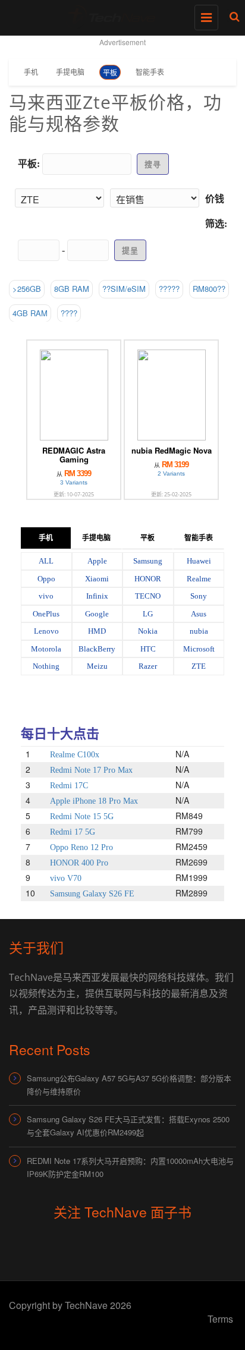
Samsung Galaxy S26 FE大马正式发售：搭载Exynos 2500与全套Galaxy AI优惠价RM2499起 (128, 1125)
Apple (97, 560)
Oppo (46, 578)
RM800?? (209, 288)
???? (69, 313)
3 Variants (73, 482)
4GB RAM (30, 313)
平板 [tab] (147, 538)
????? (169, 288)
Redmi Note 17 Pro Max (91, 770)
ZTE (198, 666)
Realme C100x (74, 754)
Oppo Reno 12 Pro (81, 847)
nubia (199, 631)
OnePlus (46, 613)
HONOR (147, 578)
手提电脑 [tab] (96, 538)
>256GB (26, 288)
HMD (97, 631)
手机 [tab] (46, 538)
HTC (148, 648)
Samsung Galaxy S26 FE (92, 893)
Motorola (46, 648)
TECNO (148, 595)
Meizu (97, 666)
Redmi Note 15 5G (82, 816)
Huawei (199, 560)
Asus (198, 613)
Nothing (46, 666)
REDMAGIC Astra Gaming (73, 455)
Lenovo (46, 631)
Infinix (97, 595)
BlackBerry (96, 648)
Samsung (147, 560)
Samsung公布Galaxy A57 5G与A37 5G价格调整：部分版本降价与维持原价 (129, 1084)
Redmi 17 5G (72, 831)
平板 (110, 72)
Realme (199, 578)
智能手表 (150, 72)
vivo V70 (65, 878)
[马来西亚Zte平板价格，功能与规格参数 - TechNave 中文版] (119, 15)
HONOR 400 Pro (79, 862)
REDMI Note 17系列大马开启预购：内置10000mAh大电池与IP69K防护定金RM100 (130, 1167)
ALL (46, 560)
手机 (31, 72)
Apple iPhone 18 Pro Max (94, 801)
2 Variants (171, 473)
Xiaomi (97, 578)
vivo (46, 595)
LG (148, 613)
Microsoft (199, 648)
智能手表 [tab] (198, 538)
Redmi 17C (69, 785)
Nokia (148, 631)
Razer (148, 666)
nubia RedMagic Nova (171, 450)
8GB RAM (71, 288)
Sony (198, 595)
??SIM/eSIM (124, 288)
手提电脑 (70, 72)
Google (97, 613)
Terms (220, 1319)
